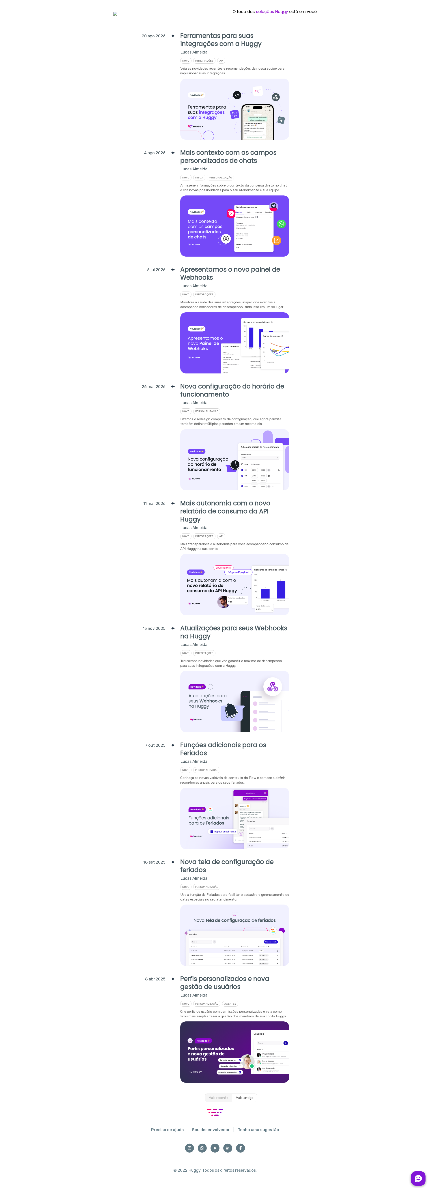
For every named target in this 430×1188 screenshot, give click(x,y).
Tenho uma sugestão (258, 1129)
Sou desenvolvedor (211, 1129)
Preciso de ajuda (167, 1129)
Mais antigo (245, 1098)
